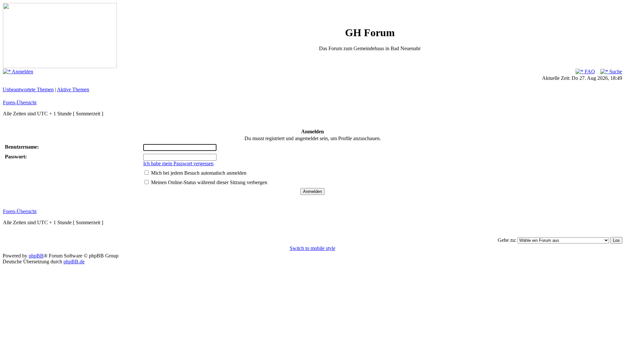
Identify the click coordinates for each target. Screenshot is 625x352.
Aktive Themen (73, 89)
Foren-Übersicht (19, 102)
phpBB (36, 255)
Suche (615, 71)
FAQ (589, 71)
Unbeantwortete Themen (28, 89)
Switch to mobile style (312, 248)
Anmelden (22, 71)
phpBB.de (74, 261)
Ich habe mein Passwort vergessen (178, 163)
